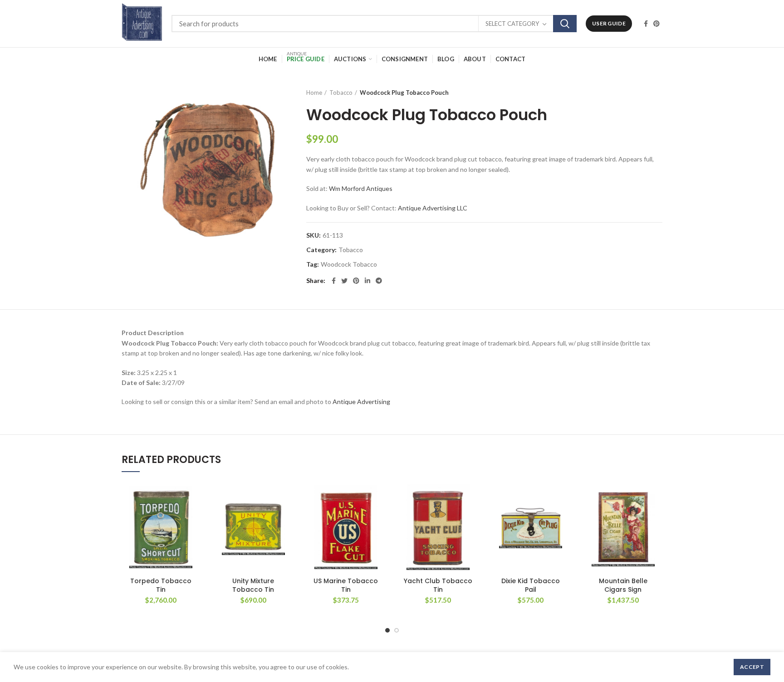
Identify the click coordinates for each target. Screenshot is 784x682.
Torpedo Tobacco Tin (160, 585)
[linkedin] (367, 281)
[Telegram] (379, 281)
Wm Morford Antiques (360, 188)
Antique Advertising (361, 401)
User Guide (609, 23)
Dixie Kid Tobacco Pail (530, 585)
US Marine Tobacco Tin (346, 585)
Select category (512, 23)
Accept (752, 666)
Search (565, 23)
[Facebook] (646, 23)
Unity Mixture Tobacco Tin (253, 585)
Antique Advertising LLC (432, 208)
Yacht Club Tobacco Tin (438, 585)
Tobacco (341, 92)
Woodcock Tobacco (349, 264)
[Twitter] (344, 281)
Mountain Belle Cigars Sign (623, 585)
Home (314, 92)
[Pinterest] (656, 23)
